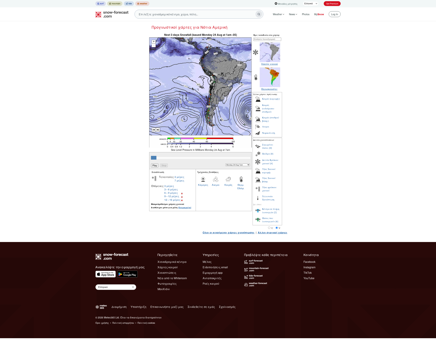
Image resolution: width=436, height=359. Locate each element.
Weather (277, 14)
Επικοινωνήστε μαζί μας (167, 307)
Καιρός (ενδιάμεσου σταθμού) (268, 108)
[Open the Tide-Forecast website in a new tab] (129, 3)
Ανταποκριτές (212, 278)
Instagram (309, 267)
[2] (275, 212)
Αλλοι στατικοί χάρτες (272, 232)
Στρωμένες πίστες (267, 146)
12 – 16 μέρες (172, 199)
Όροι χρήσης (102, 322)
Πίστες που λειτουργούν (268, 220)
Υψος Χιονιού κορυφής (268, 170)
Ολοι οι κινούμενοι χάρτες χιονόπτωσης (228, 232)
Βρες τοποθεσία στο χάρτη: (266, 35)
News (292, 14)
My (319, 14)
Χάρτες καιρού (168, 267)
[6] (277, 221)
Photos (305, 14)
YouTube (308, 278)
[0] (270, 147)
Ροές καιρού (211, 283)
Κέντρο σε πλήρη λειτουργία (270, 210)
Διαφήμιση (119, 307)
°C (272, 228)
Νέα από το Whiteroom (172, 278)
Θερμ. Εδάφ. (240, 186)
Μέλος (207, 262)
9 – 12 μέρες (171, 196)
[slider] (153, 158)
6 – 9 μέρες (171, 192)
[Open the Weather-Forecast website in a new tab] (142, 3)
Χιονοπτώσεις (167, 273)
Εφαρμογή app (213, 273)
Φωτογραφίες (167, 283)
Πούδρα (266, 153)
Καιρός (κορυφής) (271, 98)
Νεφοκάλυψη (268, 132)
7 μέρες (179, 180)
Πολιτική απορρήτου (123, 322)
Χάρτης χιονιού (269, 63)
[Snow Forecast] (110, 14)
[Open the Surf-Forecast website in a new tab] (100, 3)
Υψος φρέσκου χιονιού (269, 189)
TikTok (307, 273)
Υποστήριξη (138, 307)
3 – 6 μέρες (171, 189)
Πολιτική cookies (146, 322)
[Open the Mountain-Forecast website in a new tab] (114, 3)
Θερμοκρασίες (269, 89)
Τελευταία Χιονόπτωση (268, 198)
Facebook (309, 262)
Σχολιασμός (227, 307)
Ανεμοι (216, 184)
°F (279, 228)
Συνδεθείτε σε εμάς (201, 307)
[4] (271, 163)
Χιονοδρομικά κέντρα (172, 262)
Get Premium (332, 3)
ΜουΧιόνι (164, 289)
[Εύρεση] (258, 14)
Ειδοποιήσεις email (215, 267)
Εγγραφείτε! (184, 207)
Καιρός (228, 184)
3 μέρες (179, 177)
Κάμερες (203, 184)
